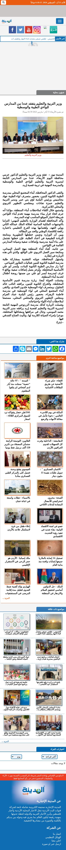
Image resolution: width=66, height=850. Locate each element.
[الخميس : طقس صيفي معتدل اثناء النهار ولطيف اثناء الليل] (48, 622)
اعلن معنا (56, 840)
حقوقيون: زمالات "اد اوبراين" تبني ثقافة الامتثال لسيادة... (16, 632)
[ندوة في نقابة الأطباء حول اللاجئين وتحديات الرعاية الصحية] (16, 697)
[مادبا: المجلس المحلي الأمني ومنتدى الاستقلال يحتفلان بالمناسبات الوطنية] (48, 697)
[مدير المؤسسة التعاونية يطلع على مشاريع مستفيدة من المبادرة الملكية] (16, 723)
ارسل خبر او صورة (51, 844)
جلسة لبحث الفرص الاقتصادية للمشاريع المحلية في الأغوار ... (48, 734)
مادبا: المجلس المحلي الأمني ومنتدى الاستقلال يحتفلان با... (48, 708)
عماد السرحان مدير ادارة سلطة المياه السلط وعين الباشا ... (16, 658)
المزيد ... (6, 598)
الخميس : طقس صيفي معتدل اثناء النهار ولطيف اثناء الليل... (48, 632)
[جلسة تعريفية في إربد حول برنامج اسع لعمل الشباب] (16, 672)
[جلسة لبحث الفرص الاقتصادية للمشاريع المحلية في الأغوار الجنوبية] (48, 723)
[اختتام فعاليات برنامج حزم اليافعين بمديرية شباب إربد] (48, 647)
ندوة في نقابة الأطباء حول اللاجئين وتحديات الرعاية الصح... (16, 708)
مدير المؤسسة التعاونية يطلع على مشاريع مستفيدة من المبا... (16, 734)
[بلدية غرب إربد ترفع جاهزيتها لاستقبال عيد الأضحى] (48, 672)
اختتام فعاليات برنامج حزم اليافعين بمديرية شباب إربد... (48, 658)
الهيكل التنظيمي (53, 837)
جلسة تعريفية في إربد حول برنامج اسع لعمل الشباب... (16, 683)
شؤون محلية (58, 92)
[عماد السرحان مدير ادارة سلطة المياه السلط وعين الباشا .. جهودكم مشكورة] (16, 647)
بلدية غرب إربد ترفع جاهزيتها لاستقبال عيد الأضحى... (48, 683)
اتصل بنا (57, 834)
